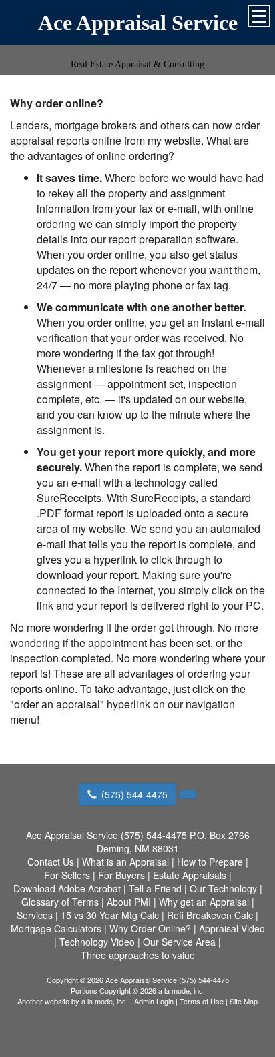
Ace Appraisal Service (138, 23)
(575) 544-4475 (134, 794)
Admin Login (154, 1001)
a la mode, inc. (104, 1001)
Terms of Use (202, 1001)
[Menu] (259, 16)
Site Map (244, 1001)
